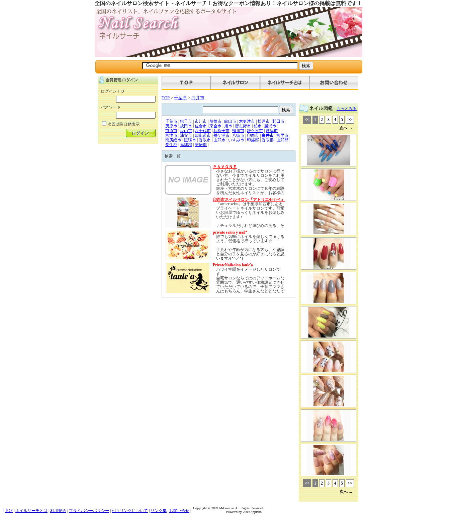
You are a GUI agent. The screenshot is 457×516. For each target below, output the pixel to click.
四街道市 (203, 135)
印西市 (253, 135)
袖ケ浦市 (221, 135)
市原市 (171, 130)
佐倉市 (201, 126)
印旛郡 (253, 140)
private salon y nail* (230, 232)
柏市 (258, 126)
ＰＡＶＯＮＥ (225, 166)
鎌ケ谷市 (255, 130)
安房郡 (201, 144)
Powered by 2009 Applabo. (244, 512)
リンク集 (159, 510)
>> (350, 119)
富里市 (282, 135)
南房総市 (173, 140)
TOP (166, 97)
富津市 (171, 135)
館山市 (230, 121)
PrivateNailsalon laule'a (233, 265)
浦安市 (186, 135)
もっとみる (347, 108)
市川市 (201, 121)
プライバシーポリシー (89, 510)
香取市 (205, 140)
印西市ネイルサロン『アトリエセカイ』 (249, 199)
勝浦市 (270, 126)
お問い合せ (179, 510)
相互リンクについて (130, 510)
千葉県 (180, 97)
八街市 (238, 135)
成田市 (186, 126)
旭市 (228, 126)
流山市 (186, 130)
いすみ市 (236, 140)
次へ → (346, 128)
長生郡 (171, 144)
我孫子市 (221, 130)
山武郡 (282, 140)
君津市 (272, 130)
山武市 (219, 140)
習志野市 (243, 126)
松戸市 (264, 121)
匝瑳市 (190, 140)
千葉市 (171, 121)
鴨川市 (238, 130)
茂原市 (171, 126)
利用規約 (58, 510)
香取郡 (268, 140)
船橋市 (215, 121)
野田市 (278, 121)
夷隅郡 (186, 144)
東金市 (215, 126)
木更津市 (247, 121)
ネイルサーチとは (31, 510)
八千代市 (203, 130)
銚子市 (186, 121)
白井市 (197, 97)
